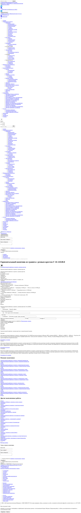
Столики (10, 75)
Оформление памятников (8, 498)
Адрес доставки (21, 316)
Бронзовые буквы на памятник (12, 94)
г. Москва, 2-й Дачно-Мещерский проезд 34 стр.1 (11, 13)
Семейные (10, 28)
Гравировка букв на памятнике (12, 99)
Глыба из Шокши (4, 429)
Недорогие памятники (8, 484)
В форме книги (11, 55)
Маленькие (10, 35)
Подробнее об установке (6, 355)
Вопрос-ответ (6, 480)
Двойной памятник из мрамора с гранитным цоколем (12, 405)
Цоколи (7, 73)
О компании (3, 2)
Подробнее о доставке (5, 339)
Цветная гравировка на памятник (13, 107)
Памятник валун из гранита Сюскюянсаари (10, 422)
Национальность (9, 168)
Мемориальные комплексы (9, 64)
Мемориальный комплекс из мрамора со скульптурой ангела (14, 435)
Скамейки (10, 77)
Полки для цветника (10, 89)
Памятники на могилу (8, 21)
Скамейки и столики (10, 74)
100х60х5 (15, 281)
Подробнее (3, 403)
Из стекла (10, 51)
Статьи (4, 114)
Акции (4, 20)
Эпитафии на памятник (11, 95)
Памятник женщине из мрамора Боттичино (10, 425)
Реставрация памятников (11, 111)
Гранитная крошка (12, 80)
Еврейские (10, 62)
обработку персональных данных (17, 248)
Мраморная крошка (12, 81)
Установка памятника (10, 109)
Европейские (11, 53)
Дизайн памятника (7, 497)
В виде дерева (11, 57)
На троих (10, 30)
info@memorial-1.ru (5, 14)
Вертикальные (11, 23)
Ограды (7, 69)
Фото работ (5, 478)
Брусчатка (10, 87)
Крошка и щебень (9, 78)
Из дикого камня (9, 154)
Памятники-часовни (12, 31)
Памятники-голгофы (12, 29)
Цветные (10, 34)
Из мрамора (8, 43)
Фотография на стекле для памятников (14, 97)
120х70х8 (3, 281)
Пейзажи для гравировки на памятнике (14, 103)
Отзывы (5, 116)
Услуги (4, 108)
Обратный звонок (4, 12)
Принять (8, 511)
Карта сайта (5, 500)
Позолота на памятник (10, 105)
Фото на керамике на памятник (12, 98)
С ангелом (10, 56)
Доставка (15, 2)
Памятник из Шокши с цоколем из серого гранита (11, 402)
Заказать (2, 319)
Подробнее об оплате (5, 347)
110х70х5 (11, 281)
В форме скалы (11, 47)
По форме (8, 162)
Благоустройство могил (8, 68)
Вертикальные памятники (8, 486)
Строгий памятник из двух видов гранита (10, 408)
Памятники (8, 22)
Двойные (10, 38)
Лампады (8, 82)
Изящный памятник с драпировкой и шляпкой (11, 418)
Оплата (11, 2)
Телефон (42, 318)
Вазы (7, 91)
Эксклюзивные (9, 49)
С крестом (10, 42)
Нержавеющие (11, 70)
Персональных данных (26, 321)
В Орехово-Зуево (12, 36)
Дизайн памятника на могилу (12, 112)
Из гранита (8, 37)
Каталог (5, 482)
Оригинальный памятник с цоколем (8, 412)
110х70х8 (7, 281)
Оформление (6, 92)
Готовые (10, 27)
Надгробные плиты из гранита (12, 85)
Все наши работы (4, 442)
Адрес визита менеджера (12, 312)
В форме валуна (11, 48)
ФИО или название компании (7, 318)
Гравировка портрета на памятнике (13, 104)
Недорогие (10, 32)
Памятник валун (6, 490)
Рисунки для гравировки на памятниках (14, 106)
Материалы (5, 113)
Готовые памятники (7, 487)
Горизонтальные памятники (9, 488)
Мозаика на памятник (10, 101)
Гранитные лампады (10, 83)
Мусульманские (11, 61)
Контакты (8, 2)
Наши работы (3, 439)
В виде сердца (11, 59)
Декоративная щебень (13, 79)
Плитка (9, 88)
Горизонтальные (11, 26)
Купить (2, 363)
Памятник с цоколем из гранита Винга (9, 432)
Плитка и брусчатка (10, 86)
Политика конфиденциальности (10, 476)
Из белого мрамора (12, 44)
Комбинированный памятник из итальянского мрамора (12, 415)
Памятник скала (6, 492)
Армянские (10, 63)
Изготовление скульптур (13, 52)
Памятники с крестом (7, 489)
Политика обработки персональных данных (10, 468)
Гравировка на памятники (11, 100)
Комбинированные (12, 25)
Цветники (8, 90)
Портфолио (5, 115)
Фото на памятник (10, 96)
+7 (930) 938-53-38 (4, 9)
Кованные (10, 72)
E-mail (26, 318)
